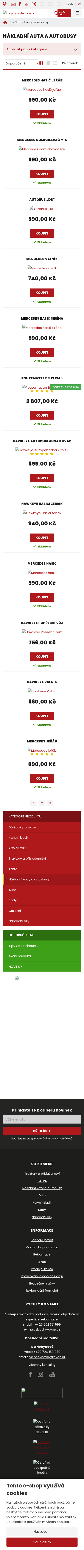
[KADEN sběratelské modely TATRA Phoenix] (42, 1030)
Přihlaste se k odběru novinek (42, 1110)
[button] (70, 4)
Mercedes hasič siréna (42, 318)
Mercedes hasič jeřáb (42, 80)
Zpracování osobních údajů (42, 1276)
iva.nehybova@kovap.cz (47, 1357)
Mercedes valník (42, 259)
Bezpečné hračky (42, 1283)
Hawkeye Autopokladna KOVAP (42, 441)
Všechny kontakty (42, 1365)
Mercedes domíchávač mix (42, 140)
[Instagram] (34, 4)
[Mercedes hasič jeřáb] (42, 89)
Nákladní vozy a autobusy (29, 879)
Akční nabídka (20, 956)
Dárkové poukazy (22, 827)
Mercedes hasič (42, 564)
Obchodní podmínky (42, 1247)
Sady (13, 900)
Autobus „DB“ (42, 200)
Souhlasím (42, 1542)
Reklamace (42, 1254)
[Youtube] (26, 4)
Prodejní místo (42, 1269)
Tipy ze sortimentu (24, 945)
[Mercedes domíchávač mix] (42, 149)
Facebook (30, 1374)
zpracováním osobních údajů (51, 1138)
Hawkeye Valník (42, 682)
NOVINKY (15, 966)
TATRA (42, 1181)
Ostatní (15, 910)
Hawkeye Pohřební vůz (42, 623)
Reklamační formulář (42, 1290)
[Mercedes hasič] (42, 573)
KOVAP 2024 (18, 848)
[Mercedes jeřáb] (42, 750)
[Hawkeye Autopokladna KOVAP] (42, 450)
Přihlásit (42, 1131)
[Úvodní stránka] (18, 13)
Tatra (13, 869)
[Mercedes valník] (42, 268)
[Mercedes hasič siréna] (42, 328)
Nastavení (42, 1531)
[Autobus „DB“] (42, 209)
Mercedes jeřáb (42, 741)
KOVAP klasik (18, 837)
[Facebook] (20, 4)
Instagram (40, 1374)
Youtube (52, 1374)
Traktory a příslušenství (27, 858)
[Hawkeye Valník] (42, 691)
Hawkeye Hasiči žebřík (42, 504)
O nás (42, 1262)
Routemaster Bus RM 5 (42, 378)
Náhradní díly (19, 921)
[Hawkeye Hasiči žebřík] (42, 513)
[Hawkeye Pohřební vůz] (42, 632)
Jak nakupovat (42, 1240)
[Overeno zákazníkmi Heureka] (42, 1448)
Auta (12, 890)
